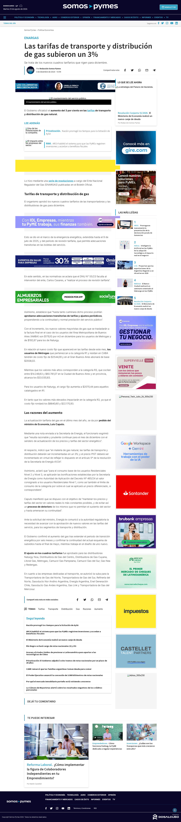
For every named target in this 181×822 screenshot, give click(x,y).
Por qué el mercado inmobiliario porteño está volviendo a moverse (58, 681)
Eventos (158, 17)
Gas (78, 609)
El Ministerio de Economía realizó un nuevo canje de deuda (54, 639)
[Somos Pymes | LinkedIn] (176, 23)
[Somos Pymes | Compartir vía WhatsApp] (139, 70)
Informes (146, 17)
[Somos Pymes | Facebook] (158, 23)
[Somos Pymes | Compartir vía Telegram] (154, 70)
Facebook (46, 808)
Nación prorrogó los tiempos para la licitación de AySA (52, 625)
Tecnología (43, 17)
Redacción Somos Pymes (50, 69)
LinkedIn (69, 808)
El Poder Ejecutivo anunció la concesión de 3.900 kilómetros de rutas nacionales (64, 675)
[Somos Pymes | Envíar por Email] (146, 70)
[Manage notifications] (175, 810)
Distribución (67, 609)
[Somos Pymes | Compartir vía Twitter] (132, 70)
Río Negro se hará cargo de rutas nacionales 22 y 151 (51, 646)
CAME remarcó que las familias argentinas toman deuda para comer (58, 669)
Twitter (51, 808)
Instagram (57, 808)
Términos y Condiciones (81, 808)
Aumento (98, 609)
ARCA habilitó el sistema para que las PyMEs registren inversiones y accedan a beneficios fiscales (63, 632)
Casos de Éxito (131, 17)
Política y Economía (24, 17)
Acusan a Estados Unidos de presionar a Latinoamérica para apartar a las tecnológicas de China (61, 653)
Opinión (86, 17)
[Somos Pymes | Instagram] (167, 23)
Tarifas (41, 609)
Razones (87, 609)
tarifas (91, 110)
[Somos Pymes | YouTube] (171, 23)
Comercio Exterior (70, 17)
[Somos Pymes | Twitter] (162, 23)
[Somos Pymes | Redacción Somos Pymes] (30, 73)
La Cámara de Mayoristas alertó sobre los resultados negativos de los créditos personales (64, 688)
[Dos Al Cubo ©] (166, 819)
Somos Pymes (30, 30)
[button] (169, 7)
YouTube (63, 808)
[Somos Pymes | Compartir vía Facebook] (125, 70)
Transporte (53, 609)
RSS (95, 808)
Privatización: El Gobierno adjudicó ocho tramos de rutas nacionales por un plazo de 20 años (66, 661)
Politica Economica (46, 30)
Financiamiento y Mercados (107, 17)
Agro (54, 17)
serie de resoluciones (60, 180)
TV (167, 17)
